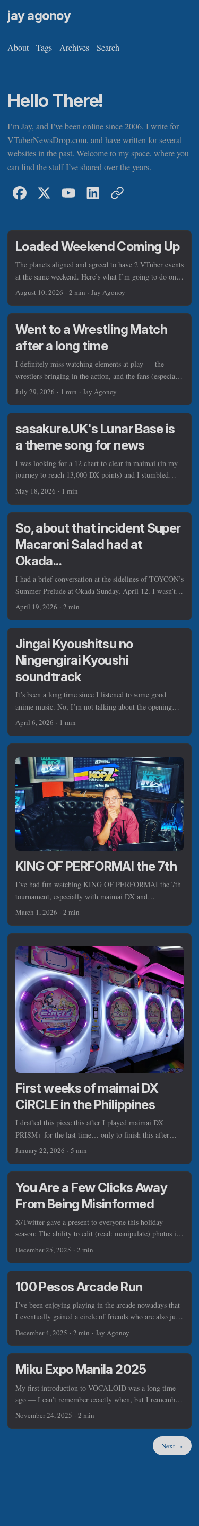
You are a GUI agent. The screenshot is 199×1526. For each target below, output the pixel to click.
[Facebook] (19, 193)
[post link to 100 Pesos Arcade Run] (99, 1308)
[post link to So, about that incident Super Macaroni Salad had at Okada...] (99, 566)
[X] (44, 193)
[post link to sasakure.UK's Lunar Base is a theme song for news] (99, 458)
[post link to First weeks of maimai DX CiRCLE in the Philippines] (99, 1049)
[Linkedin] (93, 193)
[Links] (117, 193)
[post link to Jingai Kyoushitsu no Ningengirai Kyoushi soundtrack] (99, 682)
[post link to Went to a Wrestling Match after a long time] (99, 359)
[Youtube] (68, 193)
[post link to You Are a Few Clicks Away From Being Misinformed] (99, 1217)
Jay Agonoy (39, 15)
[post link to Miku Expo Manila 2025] (99, 1391)
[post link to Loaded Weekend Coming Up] (99, 268)
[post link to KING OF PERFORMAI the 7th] (99, 834)
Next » (172, 1445)
